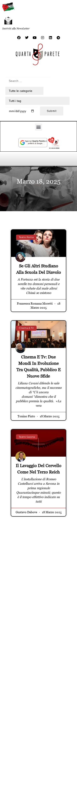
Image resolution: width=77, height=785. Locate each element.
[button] (38, 127)
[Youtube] (34, 37)
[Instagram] (42, 37)
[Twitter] (26, 37)
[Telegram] (58, 37)
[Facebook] (18, 37)
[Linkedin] (50, 37)
